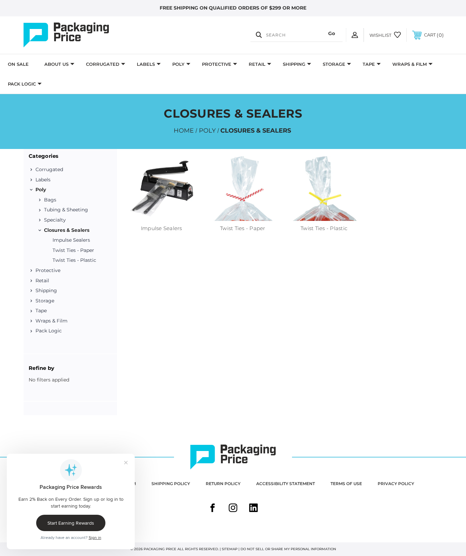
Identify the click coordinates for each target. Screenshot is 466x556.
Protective (216, 64)
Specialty (55, 220)
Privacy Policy (396, 483)
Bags (50, 200)
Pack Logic (22, 84)
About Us (56, 64)
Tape (369, 64)
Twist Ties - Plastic (74, 260)
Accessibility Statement (285, 483)
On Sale (18, 64)
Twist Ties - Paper (73, 250)
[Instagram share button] (233, 509)
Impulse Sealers (71, 240)
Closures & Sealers (66, 230)
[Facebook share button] (212, 509)
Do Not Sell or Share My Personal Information (288, 549)
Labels (146, 64)
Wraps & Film (409, 64)
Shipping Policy (170, 483)
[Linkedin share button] (253, 509)
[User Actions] (354, 35)
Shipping (294, 64)
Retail (257, 64)
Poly (178, 64)
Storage (334, 64)
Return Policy (223, 483)
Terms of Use (346, 483)
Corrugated (102, 64)
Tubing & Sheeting (66, 210)
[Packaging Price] (86, 35)
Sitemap (229, 549)
